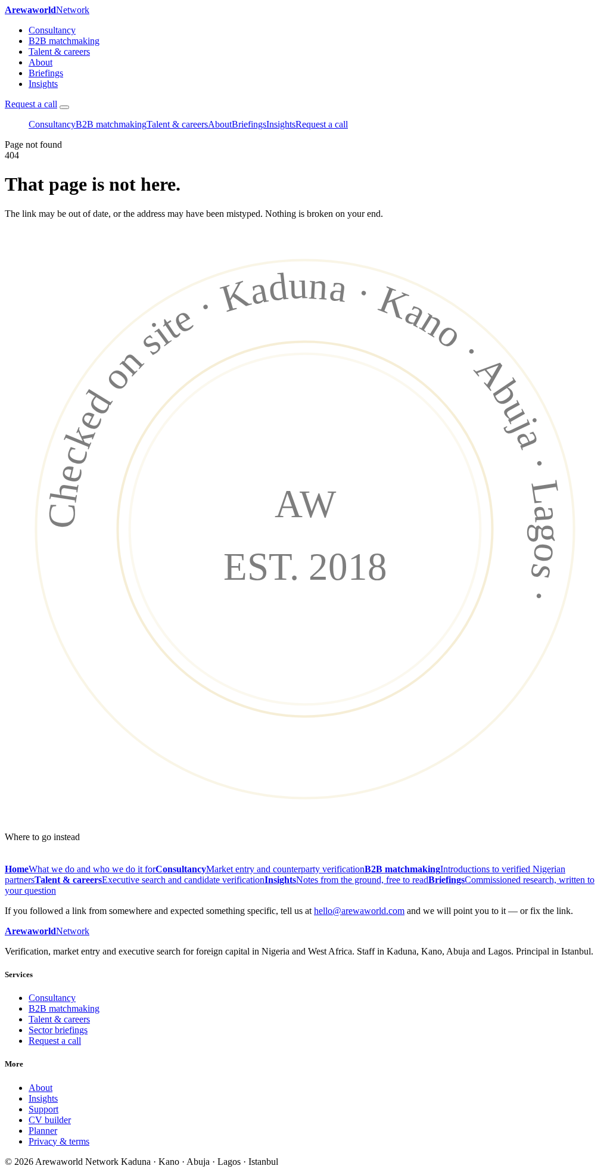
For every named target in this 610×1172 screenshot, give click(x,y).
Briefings (46, 73)
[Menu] (64, 107)
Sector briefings (58, 1030)
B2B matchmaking (64, 41)
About (40, 62)
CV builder (50, 1120)
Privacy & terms (59, 1141)
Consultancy (52, 30)
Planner (43, 1131)
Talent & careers (59, 51)
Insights (43, 84)
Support (43, 1109)
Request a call (31, 104)
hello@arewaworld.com (359, 911)
